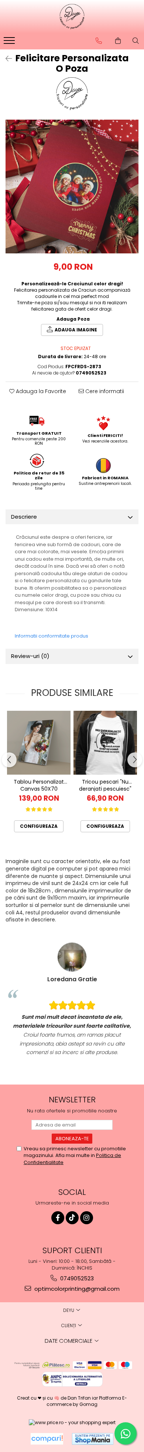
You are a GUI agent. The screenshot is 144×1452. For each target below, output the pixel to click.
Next (132, 194)
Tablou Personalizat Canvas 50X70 (39, 784)
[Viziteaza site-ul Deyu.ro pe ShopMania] (92, 1439)
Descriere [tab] (24, 517)
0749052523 (76, 1278)
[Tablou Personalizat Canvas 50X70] (39, 743)
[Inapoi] (5, 59)
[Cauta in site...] (135, 40)
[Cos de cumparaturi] (118, 40)
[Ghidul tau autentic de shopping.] (47, 1439)
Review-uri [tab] (30, 656)
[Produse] (10, 42)
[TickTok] (72, 1217)
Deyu (69, 1310)
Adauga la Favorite (40, 391)
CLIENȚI (69, 1325)
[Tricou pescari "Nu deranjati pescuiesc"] (105, 743)
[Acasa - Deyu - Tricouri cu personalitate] (72, 17)
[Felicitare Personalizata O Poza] (72, 186)
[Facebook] (57, 1217)
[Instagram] (86, 1217)
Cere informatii (104, 391)
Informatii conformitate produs (51, 635)
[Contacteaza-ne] (98, 40)
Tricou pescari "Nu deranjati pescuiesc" (105, 784)
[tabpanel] (72, 186)
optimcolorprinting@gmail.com (76, 1289)
